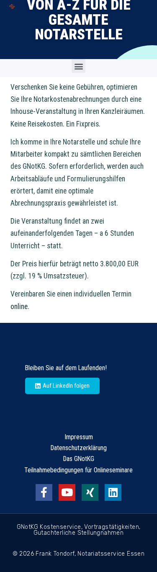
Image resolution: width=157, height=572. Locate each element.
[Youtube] (67, 492)
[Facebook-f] (44, 492)
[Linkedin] (113, 492)
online (19, 306)
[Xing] (90, 492)
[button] (78, 66)
